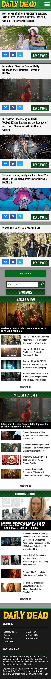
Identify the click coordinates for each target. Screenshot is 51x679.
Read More (40, 55)
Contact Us (32, 635)
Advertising (32, 638)
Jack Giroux (20, 78)
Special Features (25, 395)
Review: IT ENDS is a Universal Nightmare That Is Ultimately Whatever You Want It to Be (36, 340)
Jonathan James (22, 26)
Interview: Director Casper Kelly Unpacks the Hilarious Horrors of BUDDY (21, 70)
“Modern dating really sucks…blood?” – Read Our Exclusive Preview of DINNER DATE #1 (25, 179)
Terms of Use (42, 674)
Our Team (31, 632)
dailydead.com (30, 669)
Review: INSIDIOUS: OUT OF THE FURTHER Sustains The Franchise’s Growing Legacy (35, 364)
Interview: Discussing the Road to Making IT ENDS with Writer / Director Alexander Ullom (36, 447)
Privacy (31, 674)
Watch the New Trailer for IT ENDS (21, 228)
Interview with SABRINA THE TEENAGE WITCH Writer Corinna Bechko (35, 460)
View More (25, 387)
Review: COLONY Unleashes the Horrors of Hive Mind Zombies (23, 330)
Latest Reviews (25, 299)
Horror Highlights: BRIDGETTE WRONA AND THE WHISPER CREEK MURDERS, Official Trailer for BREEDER (24, 17)
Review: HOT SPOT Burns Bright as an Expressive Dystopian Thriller (33, 352)
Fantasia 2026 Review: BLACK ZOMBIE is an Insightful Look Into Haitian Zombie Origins (35, 376)
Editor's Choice (25, 493)
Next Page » (25, 273)
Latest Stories (10, 632)
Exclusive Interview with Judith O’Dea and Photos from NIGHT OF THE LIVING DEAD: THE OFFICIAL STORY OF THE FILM (23, 525)
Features (8, 635)
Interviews (8, 641)
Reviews (8, 638)
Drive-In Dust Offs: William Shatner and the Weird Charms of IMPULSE (36, 435)
